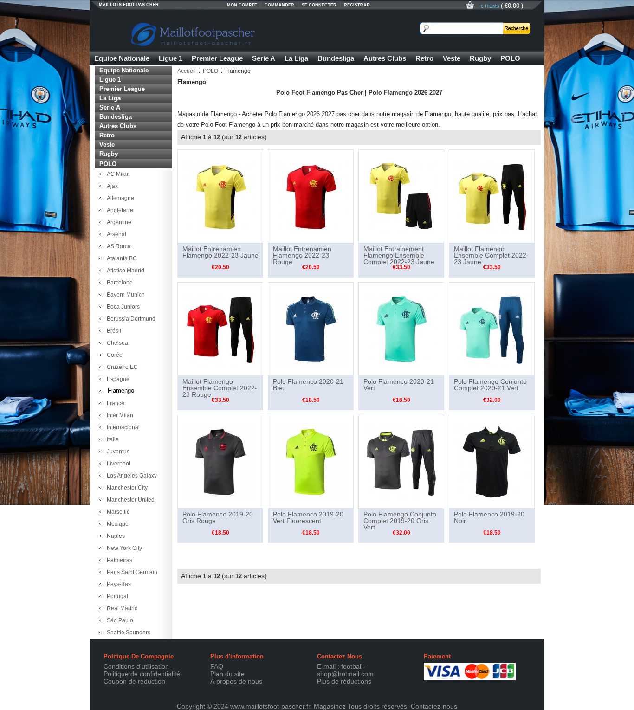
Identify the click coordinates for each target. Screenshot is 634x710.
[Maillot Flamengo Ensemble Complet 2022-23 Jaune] (492, 196)
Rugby (480, 58)
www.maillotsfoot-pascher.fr (270, 706)
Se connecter (319, 5)
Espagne (116, 379)
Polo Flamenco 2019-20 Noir (489, 517)
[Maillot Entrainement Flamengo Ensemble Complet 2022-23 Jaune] (401, 196)
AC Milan (117, 174)
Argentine (117, 222)
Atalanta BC (120, 258)
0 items (491, 6)
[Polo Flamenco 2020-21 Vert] (401, 328)
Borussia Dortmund (129, 319)
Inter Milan (118, 415)
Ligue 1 (170, 58)
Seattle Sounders (127, 632)
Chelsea (116, 343)
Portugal (116, 596)
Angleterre (118, 210)
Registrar (357, 5)
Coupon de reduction (134, 681)
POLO (510, 58)
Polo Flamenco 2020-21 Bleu (308, 385)
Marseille (117, 512)
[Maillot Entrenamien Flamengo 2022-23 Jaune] (220, 196)
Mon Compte (242, 5)
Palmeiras (118, 560)
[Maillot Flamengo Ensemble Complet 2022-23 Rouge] (220, 328)
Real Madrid (121, 608)
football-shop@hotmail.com (345, 670)
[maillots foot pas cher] (238, 32)
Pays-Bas (117, 584)
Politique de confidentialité (142, 674)
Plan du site (227, 674)
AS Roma (117, 246)
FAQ (216, 666)
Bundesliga (335, 58)
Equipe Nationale (121, 58)
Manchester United (129, 500)
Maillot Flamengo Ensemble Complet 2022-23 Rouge (219, 388)
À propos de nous (236, 681)
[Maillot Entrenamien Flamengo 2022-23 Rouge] (311, 196)
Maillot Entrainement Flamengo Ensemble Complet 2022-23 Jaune (398, 255)
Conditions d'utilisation (136, 666)
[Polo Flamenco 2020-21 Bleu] (311, 328)
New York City (123, 548)
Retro (424, 58)
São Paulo (118, 620)
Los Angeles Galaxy (130, 475)
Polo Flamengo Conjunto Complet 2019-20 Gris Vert (399, 520)
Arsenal (115, 234)
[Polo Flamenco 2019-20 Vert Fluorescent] (311, 461)
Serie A (263, 58)
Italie (111, 439)
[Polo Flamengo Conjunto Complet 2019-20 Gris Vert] (401, 461)
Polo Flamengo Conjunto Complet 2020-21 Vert (490, 385)
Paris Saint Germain (130, 572)
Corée (113, 355)
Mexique (116, 524)
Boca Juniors (122, 306)
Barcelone (118, 282)
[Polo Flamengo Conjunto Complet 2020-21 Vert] (492, 328)
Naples (114, 536)
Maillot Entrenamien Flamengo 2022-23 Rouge (302, 255)
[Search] (516, 28)
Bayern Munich (124, 294)
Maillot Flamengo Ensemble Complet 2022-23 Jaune (491, 255)
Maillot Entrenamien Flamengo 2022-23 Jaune (220, 252)
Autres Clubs (384, 58)
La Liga (296, 58)
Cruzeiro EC (121, 367)
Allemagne (119, 198)
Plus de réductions (344, 681)
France (114, 403)
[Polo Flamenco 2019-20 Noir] (492, 461)
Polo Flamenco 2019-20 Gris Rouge (217, 517)
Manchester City (126, 487)
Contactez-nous (434, 706)
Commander (279, 5)
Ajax (111, 186)
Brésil (112, 331)
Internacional (122, 427)
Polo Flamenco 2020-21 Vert (398, 385)
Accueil (186, 71)
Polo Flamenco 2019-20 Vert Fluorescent (308, 517)
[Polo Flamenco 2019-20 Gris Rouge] (220, 461)
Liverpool (117, 463)
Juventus (116, 451)
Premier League (217, 58)
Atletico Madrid (124, 270)
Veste (451, 58)
